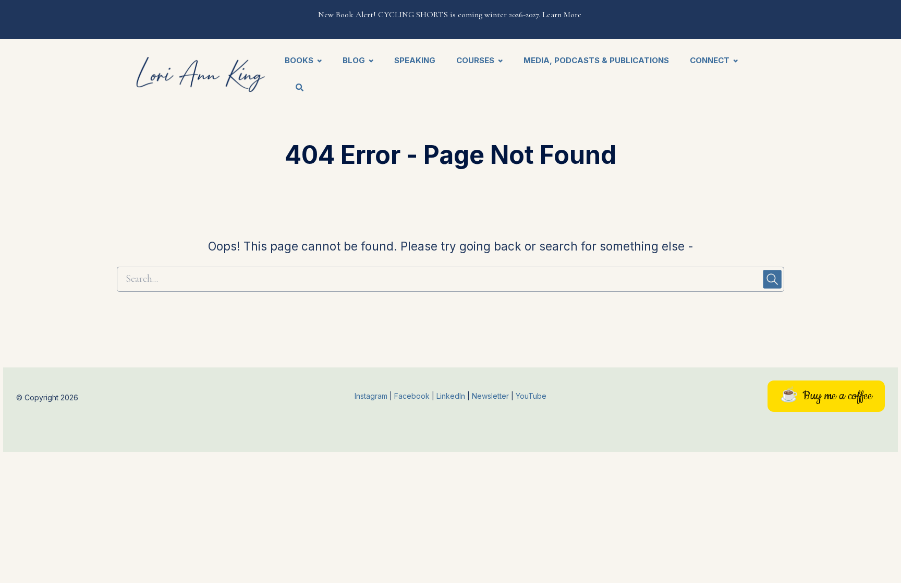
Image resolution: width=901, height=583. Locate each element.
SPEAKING (414, 60)
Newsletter (491, 395)
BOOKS (299, 60)
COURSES (475, 60)
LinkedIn (451, 395)
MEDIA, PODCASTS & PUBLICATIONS (596, 60)
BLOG (354, 60)
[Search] (294, 88)
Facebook (413, 395)
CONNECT (709, 60)
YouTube (531, 395)
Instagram (371, 395)
